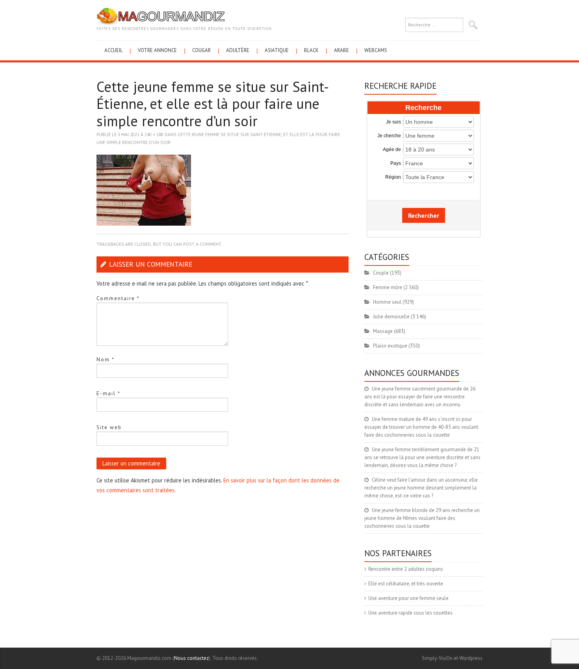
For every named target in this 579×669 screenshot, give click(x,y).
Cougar (201, 50)
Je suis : (394, 122)
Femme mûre (387, 287)
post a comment (202, 244)
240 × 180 (154, 134)
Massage (383, 331)
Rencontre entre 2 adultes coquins (405, 569)
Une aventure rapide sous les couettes (410, 612)
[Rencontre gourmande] (160, 16)
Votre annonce (157, 50)
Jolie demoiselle (391, 316)
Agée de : (393, 149)
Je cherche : (390, 135)
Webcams (375, 50)
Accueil (113, 50)
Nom (105, 359)
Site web (109, 427)
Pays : (396, 163)
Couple (381, 272)
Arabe (341, 50)
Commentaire (118, 298)
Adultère (237, 50)
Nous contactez (191, 658)
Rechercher (423, 215)
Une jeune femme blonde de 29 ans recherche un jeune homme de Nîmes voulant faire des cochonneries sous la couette (422, 518)
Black (311, 50)
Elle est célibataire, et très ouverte (405, 583)
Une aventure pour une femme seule (408, 598)
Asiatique (277, 50)
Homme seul (387, 302)
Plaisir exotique (390, 345)
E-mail (108, 393)
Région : (394, 177)
